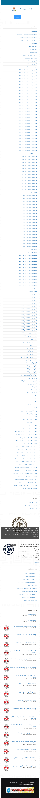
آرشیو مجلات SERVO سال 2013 (29, 324)
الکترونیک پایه (33, 49)
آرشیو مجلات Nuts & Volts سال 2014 (28, 285)
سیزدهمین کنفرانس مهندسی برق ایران (27, 476)
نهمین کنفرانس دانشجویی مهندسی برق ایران (26, 479)
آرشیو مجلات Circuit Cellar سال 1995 (28, 91)
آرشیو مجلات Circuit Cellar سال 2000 (28, 106)
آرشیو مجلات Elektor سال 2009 (29, 171)
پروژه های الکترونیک (32, 414)
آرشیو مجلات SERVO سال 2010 (29, 315)
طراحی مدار (34, 402)
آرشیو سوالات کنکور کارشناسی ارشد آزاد (27, 40)
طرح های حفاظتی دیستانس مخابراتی (27, 692)
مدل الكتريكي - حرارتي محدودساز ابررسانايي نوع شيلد (23, 667)
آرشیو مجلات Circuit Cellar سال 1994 (28, 88)
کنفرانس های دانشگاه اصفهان (30, 488)
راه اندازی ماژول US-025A (31, 573)
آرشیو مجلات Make (32, 64)
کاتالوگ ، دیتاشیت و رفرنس (30, 417)
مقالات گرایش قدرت (32, 351)
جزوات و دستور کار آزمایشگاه (30, 55)
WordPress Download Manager (26, 784)
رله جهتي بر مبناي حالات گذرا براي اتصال (26, 634)
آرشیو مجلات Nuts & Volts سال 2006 (28, 261)
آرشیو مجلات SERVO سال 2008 (29, 309)
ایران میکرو (32, 532)
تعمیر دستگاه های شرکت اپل (30, 390)
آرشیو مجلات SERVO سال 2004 (29, 297)
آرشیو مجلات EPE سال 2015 (30, 246)
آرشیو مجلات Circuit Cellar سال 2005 (28, 121)
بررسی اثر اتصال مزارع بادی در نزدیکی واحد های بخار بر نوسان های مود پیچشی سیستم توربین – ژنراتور (20, 529)
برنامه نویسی (33, 52)
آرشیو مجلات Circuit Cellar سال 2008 (28, 129)
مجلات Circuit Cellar (32, 67)
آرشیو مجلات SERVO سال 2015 (29, 330)
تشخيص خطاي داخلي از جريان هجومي (27, 700)
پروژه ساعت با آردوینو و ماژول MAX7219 (27, 588)
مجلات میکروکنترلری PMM (30, 336)
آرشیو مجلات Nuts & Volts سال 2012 (28, 279)
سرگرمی (35, 399)
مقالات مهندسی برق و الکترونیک (29, 342)
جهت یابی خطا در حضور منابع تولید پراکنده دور (25, 626)
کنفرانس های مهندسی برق (30, 444)
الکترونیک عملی (33, 46)
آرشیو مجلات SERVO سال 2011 (29, 318)
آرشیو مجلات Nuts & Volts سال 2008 (28, 267)
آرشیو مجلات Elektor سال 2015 (29, 189)
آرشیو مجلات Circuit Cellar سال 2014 (28, 147)
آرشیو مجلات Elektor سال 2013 (29, 183)
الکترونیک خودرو (33, 387)
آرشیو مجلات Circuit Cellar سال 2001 (28, 109)
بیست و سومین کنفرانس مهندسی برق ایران (26, 449)
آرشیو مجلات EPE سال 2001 (30, 204)
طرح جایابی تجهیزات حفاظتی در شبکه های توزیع (24, 708)
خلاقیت (35, 396)
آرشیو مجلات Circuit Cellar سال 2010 (28, 135)
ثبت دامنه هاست (32, 509)
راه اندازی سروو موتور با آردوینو (29, 597)
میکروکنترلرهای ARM (31, 366)
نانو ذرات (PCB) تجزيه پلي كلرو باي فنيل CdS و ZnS (23, 659)
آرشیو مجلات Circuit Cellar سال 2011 (28, 138)
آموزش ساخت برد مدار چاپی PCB (29, 381)
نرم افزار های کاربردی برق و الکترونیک (28, 375)
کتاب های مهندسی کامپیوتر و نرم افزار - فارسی (25, 434)
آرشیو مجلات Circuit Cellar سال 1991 (28, 79)
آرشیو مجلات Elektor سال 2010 (29, 174)
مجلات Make (34, 249)
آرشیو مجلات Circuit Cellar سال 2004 (28, 118)
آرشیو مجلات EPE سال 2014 (30, 243)
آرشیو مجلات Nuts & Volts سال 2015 (28, 288)
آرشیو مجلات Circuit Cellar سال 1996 (28, 94)
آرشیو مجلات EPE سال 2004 (30, 213)
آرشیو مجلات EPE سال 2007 (30, 222)
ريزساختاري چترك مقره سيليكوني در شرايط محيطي (24, 766)
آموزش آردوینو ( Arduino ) (30, 363)
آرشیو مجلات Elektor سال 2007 (29, 165)
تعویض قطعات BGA (32, 393)
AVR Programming (32, 614)
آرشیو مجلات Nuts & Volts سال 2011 (28, 276)
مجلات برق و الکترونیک (31, 58)
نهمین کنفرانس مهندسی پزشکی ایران (28, 482)
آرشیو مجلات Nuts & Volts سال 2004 (28, 255)
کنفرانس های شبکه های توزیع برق (28, 438)
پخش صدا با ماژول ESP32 (30, 600)
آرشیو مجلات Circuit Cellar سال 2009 (28, 132)
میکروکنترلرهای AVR (32, 369)
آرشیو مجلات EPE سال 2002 (30, 207)
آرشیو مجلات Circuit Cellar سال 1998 (28, 100)
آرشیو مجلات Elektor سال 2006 (29, 162)
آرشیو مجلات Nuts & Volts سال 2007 (28, 264)
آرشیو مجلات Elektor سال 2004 (29, 156)
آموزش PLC (34, 43)
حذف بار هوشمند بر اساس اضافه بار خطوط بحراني (24, 642)
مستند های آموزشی (32, 405)
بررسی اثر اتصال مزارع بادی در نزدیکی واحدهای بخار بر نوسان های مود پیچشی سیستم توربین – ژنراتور (28, 547)
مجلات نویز (34, 339)
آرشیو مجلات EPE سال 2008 (30, 225)
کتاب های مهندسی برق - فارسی (29, 428)
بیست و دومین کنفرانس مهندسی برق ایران (26, 446)
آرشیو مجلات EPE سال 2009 (30, 228)
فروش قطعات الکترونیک (31, 506)
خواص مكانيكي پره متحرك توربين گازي (26, 749)
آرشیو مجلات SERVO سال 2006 (29, 303)
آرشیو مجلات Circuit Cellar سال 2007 (28, 127)
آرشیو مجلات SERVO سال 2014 (29, 327)
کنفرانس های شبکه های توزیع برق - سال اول (26, 440)
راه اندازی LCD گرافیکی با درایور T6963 (28, 594)
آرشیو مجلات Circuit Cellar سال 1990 (28, 76)
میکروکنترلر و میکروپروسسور (30, 360)
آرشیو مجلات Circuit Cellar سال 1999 (28, 103)
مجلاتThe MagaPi (32, 620)
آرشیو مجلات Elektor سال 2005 (29, 159)
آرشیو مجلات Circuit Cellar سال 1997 (28, 97)
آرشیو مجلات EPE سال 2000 (30, 201)
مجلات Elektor (33, 153)
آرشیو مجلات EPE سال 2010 (30, 231)
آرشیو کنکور (34, 31)
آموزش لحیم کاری (32, 384)
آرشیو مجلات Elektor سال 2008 (29, 168)
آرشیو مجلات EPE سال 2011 (30, 234)
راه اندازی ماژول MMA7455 (30, 576)
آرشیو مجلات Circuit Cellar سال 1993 (28, 85)
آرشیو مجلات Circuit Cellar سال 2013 (28, 144)
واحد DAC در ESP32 (32, 585)
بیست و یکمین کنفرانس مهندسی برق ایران (26, 461)
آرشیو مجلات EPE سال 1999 (30, 198)
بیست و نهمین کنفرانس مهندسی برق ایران (26, 455)
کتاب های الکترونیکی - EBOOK (29, 420)
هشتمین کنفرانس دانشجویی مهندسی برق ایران (25, 485)
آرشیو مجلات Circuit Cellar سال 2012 (28, 141)
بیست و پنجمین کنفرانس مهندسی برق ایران (26, 458)
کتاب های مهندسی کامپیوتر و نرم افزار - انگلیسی (25, 431)
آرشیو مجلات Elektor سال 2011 (29, 177)
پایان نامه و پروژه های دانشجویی (29, 411)
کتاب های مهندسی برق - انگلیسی (28, 426)
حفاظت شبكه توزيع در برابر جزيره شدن (27, 684)
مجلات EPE (34, 192)
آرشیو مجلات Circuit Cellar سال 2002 (28, 112)
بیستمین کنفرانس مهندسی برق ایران (28, 464)
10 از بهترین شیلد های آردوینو (29, 579)
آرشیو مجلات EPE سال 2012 (30, 237)
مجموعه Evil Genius (32, 423)
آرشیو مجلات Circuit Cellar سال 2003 (28, 115)
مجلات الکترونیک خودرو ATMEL (29, 333)
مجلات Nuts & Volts (32, 252)
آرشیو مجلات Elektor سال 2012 (29, 180)
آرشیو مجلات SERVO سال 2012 (29, 321)
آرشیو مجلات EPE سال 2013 (30, 240)
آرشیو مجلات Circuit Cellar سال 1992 (28, 82)
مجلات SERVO (33, 291)
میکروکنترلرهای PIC (32, 372)
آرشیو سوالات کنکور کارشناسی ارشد (28, 37)
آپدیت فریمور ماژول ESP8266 (29, 591)
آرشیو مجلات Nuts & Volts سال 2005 (28, 258)
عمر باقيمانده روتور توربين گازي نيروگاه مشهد (25, 733)
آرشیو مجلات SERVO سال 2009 (29, 312)
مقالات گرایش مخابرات (31, 354)
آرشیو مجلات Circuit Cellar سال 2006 (28, 124)
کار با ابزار (34, 408)
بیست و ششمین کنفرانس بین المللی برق (27, 452)
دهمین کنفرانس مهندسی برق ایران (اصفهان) (26, 467)
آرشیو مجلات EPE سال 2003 (30, 210)
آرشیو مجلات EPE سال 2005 (30, 216)
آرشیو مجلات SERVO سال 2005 (29, 300)
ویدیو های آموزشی (32, 378)
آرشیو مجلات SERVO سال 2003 (29, 294)
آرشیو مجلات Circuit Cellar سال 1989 (28, 73)
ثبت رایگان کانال (33, 503)
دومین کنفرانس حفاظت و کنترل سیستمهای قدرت (25, 473)
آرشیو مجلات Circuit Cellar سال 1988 (28, 70)
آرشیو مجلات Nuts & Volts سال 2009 (28, 270)
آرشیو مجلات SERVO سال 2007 (29, 306)
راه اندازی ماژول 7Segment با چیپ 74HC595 (26, 582)
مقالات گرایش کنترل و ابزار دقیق (29, 357)
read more (35, 536)
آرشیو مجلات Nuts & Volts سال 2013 (28, 282)
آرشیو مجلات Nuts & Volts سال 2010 (28, 273)
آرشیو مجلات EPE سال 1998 (30, 195)
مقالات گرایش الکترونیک (31, 348)
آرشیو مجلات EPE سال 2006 (30, 219)
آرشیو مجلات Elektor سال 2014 (29, 186)
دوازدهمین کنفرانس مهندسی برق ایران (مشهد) (25, 470)
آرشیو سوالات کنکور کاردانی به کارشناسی (27, 34)
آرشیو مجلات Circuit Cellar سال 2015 (28, 150)
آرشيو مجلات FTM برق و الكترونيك (28, 61)
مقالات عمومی (33, 345)
